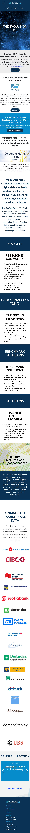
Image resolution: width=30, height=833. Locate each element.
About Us (8, 815)
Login (15, 8)
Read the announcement (15, 130)
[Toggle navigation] (3, 2)
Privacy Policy (9, 824)
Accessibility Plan (10, 827)
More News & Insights (15, 788)
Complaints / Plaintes (11, 829)
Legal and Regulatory (11, 826)
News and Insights (11, 819)
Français (7, 8)
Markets (8, 806)
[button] (3, 771)
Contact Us (9, 821)
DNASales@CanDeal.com (17, 66)
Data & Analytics (10, 809)
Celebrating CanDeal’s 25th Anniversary (15, 768)
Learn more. (21, 172)
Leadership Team (10, 817)
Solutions (8, 812)
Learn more (15, 70)
